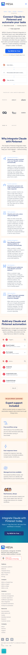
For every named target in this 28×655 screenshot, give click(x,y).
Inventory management (7, 596)
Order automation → (11, 212)
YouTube (7, 639)
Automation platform (6, 567)
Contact (3, 632)
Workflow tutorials (6, 617)
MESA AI (3, 568)
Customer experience (7, 598)
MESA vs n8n (4, 588)
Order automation (6, 594)
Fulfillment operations (7, 599)
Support (3, 630)
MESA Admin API (5, 613)
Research (3, 619)
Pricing (3, 576)
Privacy (2, 645)
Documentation (5, 611)
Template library (5, 570)
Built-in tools (4, 574)
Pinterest (20, 11)
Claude (14, 11)
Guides (3, 615)
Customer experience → (12, 184)
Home (5, 11)
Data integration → (11, 265)
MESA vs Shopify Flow (7, 582)
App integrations (5, 572)
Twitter (2, 639)
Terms (7, 645)
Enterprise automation (7, 605)
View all (14, 388)
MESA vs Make (5, 586)
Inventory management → (13, 240)
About (3, 626)
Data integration (5, 601)
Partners (3, 628)
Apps (9, 11)
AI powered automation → (13, 157)
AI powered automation (7, 603)
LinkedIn (11, 639)
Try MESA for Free (14, 51)
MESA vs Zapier (5, 584)
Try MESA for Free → (14, 533)
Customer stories (5, 621)
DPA (10, 645)
